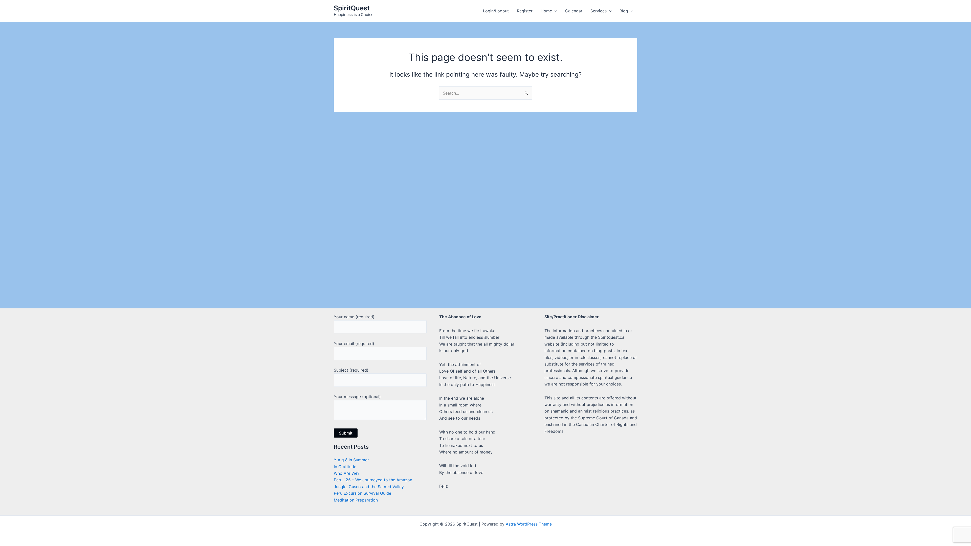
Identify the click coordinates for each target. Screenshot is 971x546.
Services (598, 10)
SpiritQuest (352, 8)
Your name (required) (354, 316)
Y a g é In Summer (351, 459)
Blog (624, 10)
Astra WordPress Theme (529, 524)
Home (546, 10)
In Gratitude (345, 466)
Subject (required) (351, 370)
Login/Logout (496, 10)
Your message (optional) (357, 396)
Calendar (573, 10)
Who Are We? (346, 473)
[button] (554, 11)
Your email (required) (354, 343)
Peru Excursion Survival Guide (362, 493)
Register (525, 10)
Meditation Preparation (356, 500)
